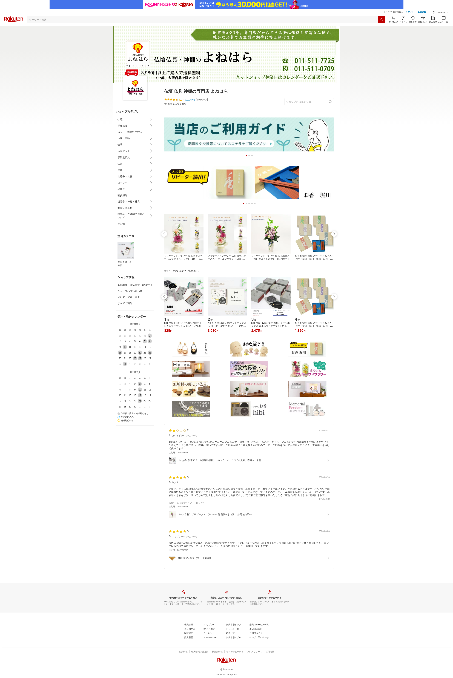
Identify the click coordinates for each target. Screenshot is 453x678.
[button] (440, 12)
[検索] (381, 19)
